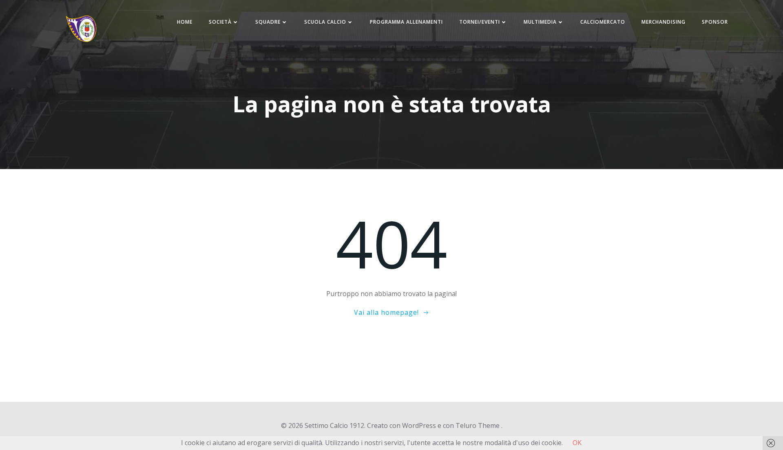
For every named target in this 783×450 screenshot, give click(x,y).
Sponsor (715, 21)
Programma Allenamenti (406, 21)
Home (184, 21)
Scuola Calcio (325, 21)
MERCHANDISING (663, 21)
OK (577, 442)
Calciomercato (602, 21)
